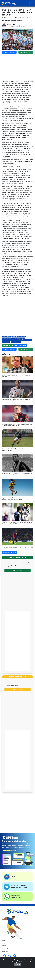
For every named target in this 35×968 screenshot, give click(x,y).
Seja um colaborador (7, 948)
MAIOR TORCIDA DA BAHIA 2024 (9, 336)
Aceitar (17, 964)
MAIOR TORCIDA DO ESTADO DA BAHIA (10, 340)
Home (3, 940)
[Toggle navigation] (31, 3)
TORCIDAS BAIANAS (28, 340)
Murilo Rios (11, 24)
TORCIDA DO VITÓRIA (7, 338)
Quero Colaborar (8, 851)
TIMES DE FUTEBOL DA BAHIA (19, 338)
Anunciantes (5, 951)
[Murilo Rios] (4, 25)
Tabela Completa (17, 570)
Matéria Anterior (10, 52)
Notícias (4, 945)
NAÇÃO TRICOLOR (6, 342)
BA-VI (21, 340)
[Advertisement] (17, 68)
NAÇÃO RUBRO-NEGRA (16, 342)
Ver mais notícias (10, 552)
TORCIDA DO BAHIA (21, 336)
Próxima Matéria (25, 52)
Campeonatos (5, 943)
